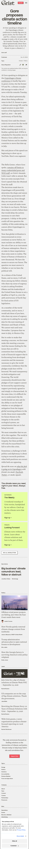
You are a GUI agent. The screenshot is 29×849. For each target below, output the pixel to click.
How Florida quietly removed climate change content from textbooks (13, 629)
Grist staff (4, 52)
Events (3, 812)
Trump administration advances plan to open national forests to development (14, 642)
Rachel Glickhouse (6, 729)
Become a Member (6, 814)
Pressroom (4, 800)
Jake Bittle (4, 701)
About (3, 788)
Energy (3, 767)
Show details (20, 836)
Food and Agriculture (7, 778)
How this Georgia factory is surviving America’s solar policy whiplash (14, 654)
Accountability (5, 774)
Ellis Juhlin (4, 647)
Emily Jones (4, 660)
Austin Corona (8, 621)
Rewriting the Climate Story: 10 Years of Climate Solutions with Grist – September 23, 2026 (14, 708)
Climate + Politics (23, 60)
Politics (3, 769)
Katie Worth (19, 634)
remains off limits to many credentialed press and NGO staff (13, 170)
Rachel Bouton (5, 688)
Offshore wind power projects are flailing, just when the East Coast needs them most (13, 614)
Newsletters (4, 810)
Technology (15, 578)
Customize (14, 845)
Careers (3, 795)
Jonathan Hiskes (5, 578)
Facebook (19, 472)
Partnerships (4, 797)
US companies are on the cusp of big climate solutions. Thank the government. (14, 696)
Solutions (4, 771)
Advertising (4, 817)
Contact (3, 793)
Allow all (14, 841)
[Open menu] (26, 3)
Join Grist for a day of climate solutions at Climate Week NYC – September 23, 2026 (14, 682)
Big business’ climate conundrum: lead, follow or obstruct (13, 571)
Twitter (4, 475)
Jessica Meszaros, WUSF (8, 634)
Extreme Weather (5, 776)
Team (2, 791)
